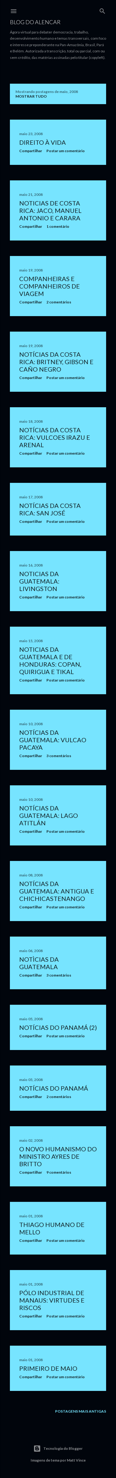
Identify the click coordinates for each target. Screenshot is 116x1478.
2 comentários (58, 302)
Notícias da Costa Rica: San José (50, 509)
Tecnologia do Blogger (63, 1448)
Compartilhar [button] (30, 150)
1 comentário (57, 226)
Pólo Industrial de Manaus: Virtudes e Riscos (51, 1300)
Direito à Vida (42, 142)
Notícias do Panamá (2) (58, 1027)
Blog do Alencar (35, 22)
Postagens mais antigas (80, 1411)
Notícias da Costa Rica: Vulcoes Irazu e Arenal (54, 437)
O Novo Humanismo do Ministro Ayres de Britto (58, 1156)
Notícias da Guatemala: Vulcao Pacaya (52, 740)
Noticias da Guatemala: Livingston (39, 581)
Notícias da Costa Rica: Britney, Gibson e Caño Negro (56, 362)
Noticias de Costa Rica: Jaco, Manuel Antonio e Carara (50, 210)
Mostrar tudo (31, 96)
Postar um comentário (65, 150)
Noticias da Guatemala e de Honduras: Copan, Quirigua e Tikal (50, 660)
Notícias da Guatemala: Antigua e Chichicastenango (56, 891)
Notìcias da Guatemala (39, 962)
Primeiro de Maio (48, 1368)
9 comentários (58, 1172)
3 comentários (58, 755)
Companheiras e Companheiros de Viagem (49, 286)
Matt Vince (76, 1460)
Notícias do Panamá (53, 1088)
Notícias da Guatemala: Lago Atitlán (48, 815)
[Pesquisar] (102, 10)
